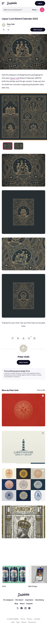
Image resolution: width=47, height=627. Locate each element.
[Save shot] (8, 29)
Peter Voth (11, 24)
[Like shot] (3, 29)
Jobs (12, 622)
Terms (22, 619)
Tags (18, 622)
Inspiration (29, 600)
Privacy (29, 619)
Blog (16, 603)
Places (23, 622)
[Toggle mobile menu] (3, 3)
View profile (41, 390)
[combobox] (16, 10)
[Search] (42, 9)
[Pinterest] (29, 608)
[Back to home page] (12, 3)
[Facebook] (22, 608)
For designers (8, 600)
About (22, 603)
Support (29, 603)
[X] (18, 608)
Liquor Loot (14, 78)
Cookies (37, 619)
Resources (32, 622)
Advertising (39, 600)
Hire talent (19, 600)
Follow (9, 26)
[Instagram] (25, 608)
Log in (40, 3)
